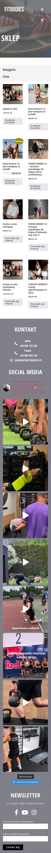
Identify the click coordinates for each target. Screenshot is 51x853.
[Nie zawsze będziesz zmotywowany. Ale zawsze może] (25, 468)
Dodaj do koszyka (10, 121)
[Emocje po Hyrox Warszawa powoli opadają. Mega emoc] (25, 655)
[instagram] (34, 812)
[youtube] (25, 812)
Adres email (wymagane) (16, 833)
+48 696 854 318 (28, 355)
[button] (42, 9)
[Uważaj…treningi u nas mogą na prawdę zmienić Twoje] (25, 562)
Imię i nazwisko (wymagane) (18, 821)
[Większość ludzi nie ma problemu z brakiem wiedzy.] (25, 702)
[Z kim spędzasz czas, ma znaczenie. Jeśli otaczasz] (25, 421)
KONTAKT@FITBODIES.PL (28, 360)
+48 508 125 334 (28, 346)
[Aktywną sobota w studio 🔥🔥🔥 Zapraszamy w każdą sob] (25, 749)
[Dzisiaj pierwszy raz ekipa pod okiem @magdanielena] (25, 609)
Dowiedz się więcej (12, 239)
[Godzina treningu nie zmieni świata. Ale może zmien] (25, 515)
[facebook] (16, 812)
